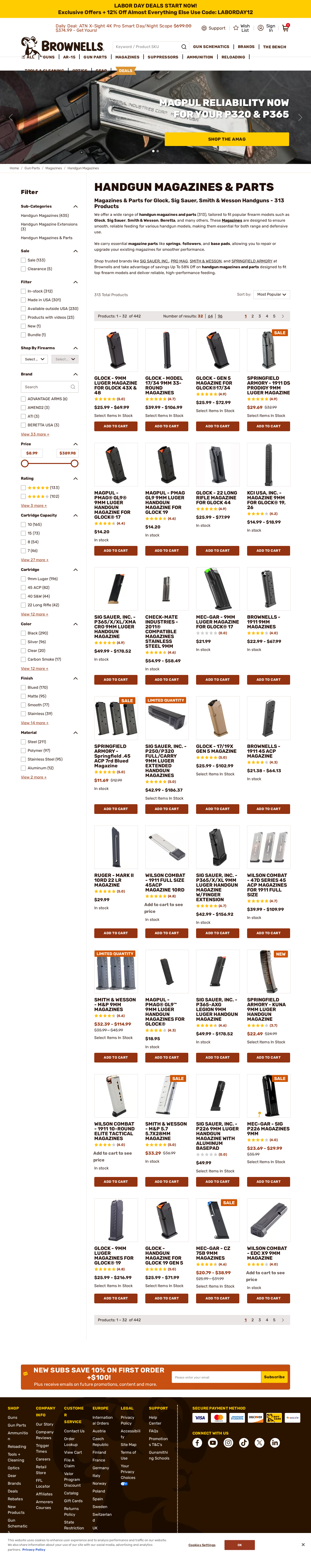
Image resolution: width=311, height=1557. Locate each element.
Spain (98, 1499)
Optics (14, 1468)
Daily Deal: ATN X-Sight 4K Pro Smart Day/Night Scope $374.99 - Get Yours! (124, 28)
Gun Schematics (17, 1526)
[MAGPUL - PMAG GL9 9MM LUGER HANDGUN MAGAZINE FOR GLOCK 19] (167, 465)
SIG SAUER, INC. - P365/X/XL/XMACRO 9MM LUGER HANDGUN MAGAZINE (115, 627)
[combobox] (34, 359)
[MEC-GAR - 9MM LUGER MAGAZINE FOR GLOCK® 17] (218, 589)
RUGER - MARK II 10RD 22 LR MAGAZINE (114, 880)
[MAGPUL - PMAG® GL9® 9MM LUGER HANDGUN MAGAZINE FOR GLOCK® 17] (116, 465)
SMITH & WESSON (206, 261)
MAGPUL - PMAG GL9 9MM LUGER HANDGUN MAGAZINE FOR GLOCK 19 (165, 502)
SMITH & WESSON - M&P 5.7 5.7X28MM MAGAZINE (166, 1131)
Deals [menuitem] (126, 70)
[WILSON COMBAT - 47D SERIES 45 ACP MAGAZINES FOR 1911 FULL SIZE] (269, 847)
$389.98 (68, 453)
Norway (100, 1483)
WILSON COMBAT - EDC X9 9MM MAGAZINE (267, 1253)
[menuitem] (30, 57)
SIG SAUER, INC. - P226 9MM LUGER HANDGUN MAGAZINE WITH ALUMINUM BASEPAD (217, 1136)
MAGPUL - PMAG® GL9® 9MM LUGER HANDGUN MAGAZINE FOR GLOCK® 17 (112, 504)
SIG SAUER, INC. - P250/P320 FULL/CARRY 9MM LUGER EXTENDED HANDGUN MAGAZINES (166, 761)
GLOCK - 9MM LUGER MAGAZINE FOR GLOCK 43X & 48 (115, 385)
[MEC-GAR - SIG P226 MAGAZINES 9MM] (269, 1096)
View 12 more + (34, 614)
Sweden (100, 1506)
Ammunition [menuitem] (200, 57)
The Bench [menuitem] (274, 47)
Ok (240, 1545)
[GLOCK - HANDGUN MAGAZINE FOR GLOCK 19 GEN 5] (167, 1220)
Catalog (71, 1493)
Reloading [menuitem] (233, 57)
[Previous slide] (10, 117)
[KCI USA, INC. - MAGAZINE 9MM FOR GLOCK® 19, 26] (269, 465)
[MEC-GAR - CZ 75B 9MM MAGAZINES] (218, 1220)
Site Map (129, 1444)
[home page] (63, 46)
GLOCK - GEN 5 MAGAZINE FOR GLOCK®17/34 (214, 383)
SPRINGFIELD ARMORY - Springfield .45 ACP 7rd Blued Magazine (112, 756)
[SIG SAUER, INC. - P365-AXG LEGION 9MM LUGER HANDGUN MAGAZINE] (218, 971)
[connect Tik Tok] (244, 1443)
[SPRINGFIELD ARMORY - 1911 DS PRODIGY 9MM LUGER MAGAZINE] (269, 350)
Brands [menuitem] (246, 46)
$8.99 (31, 453)
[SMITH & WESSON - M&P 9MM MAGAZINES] (116, 971)
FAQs (153, 1431)
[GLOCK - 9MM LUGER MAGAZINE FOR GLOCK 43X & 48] (116, 350)
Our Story (44, 1424)
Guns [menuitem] (49, 57)
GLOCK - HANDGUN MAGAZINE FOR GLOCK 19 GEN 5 (164, 1255)
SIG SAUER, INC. (154, 261)
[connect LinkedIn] (275, 1443)
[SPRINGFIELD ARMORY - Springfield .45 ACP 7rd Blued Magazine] (116, 718)
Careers (43, 1459)
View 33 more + (35, 434)
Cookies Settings (202, 1545)
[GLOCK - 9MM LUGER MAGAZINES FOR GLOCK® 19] (116, 1220)
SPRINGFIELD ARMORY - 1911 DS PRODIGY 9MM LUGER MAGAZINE (268, 385)
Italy (97, 1475)
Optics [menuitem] (79, 70)
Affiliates (44, 1494)
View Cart (73, 1452)
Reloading (17, 1446)
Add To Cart (116, 426)
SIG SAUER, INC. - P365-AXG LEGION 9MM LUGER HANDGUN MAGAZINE (217, 1009)
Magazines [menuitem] (127, 57)
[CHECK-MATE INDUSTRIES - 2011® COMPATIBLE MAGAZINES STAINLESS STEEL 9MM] (167, 589)
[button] (266, 28)
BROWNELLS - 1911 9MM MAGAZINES (263, 622)
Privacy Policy (33, 1549)
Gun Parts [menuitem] (95, 57)
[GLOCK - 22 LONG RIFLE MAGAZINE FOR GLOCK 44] (218, 465)
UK (95, 1528)
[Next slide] (300, 117)
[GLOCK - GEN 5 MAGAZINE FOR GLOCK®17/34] (218, 350)
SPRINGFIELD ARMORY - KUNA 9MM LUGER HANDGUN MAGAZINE (266, 1009)
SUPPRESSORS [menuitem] (163, 57)
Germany (101, 1468)
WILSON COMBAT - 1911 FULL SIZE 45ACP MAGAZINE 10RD (165, 882)
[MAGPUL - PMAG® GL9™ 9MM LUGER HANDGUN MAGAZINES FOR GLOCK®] (167, 971)
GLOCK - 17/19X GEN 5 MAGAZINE (216, 749)
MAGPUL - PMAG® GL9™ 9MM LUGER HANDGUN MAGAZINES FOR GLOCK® (165, 1011)
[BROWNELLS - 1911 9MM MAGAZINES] (269, 589)
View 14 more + (35, 723)
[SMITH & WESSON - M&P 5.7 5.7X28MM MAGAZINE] (167, 1096)
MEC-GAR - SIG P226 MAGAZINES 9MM (268, 1128)
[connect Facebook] (197, 1443)
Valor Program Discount (72, 1479)
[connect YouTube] (213, 1443)
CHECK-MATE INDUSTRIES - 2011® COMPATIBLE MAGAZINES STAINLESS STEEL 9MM (161, 632)
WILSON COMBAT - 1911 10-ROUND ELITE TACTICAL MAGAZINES (114, 1131)
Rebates (15, 1499)
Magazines (53, 168)
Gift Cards (73, 1501)
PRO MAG (179, 261)
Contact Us (74, 1431)
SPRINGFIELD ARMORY (252, 261)
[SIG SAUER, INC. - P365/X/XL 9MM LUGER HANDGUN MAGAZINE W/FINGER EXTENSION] (218, 847)
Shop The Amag (227, 139)
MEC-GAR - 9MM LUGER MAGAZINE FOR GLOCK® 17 (217, 622)
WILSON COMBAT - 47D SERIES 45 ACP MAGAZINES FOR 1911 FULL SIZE (267, 885)
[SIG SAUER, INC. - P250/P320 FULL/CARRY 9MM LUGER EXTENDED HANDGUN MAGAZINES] (167, 718)
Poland (99, 1491)
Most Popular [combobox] (269, 294)
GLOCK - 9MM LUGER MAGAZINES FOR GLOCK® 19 (114, 1255)
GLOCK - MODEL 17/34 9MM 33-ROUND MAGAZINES (164, 385)
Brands (14, 1483)
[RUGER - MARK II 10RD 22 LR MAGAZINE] (116, 847)
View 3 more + (34, 505)
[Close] (303, 1544)
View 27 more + (35, 560)
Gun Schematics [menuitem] (211, 46)
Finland (99, 1452)
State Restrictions (74, 1528)
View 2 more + (34, 777)
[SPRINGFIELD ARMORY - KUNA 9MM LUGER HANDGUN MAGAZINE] (269, 971)
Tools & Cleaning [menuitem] (44, 70)
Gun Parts (32, 168)
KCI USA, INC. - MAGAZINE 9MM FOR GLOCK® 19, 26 (266, 500)
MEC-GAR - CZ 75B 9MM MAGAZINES (213, 1253)
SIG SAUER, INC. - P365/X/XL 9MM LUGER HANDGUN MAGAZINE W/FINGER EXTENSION (217, 887)
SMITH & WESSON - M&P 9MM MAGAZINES (115, 1004)
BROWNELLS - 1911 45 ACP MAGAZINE (263, 751)
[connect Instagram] (228, 1443)
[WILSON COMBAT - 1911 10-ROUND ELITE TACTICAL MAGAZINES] (116, 1096)
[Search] (184, 47)
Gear (12, 1475)
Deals (13, 1491)
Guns (12, 1417)
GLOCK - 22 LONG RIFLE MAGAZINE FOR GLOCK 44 (216, 497)
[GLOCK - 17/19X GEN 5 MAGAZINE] (218, 718)
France (99, 1460)
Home (14, 168)
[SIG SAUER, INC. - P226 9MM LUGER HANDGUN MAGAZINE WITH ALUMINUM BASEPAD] (218, 1096)
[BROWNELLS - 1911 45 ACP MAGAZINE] (269, 718)
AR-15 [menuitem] (69, 57)
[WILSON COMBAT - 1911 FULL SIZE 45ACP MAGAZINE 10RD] (167, 847)
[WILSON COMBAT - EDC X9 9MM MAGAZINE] (269, 1220)
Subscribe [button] (274, 1377)
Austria (99, 1431)
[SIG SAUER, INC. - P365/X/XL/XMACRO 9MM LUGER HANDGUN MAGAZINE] (116, 589)
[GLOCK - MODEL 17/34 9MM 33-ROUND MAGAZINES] (167, 350)
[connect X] (259, 1443)
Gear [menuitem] (101, 70)
